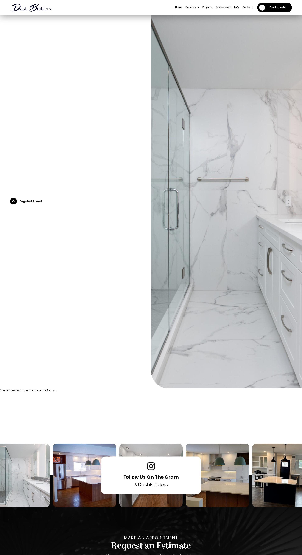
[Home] (13, 201)
